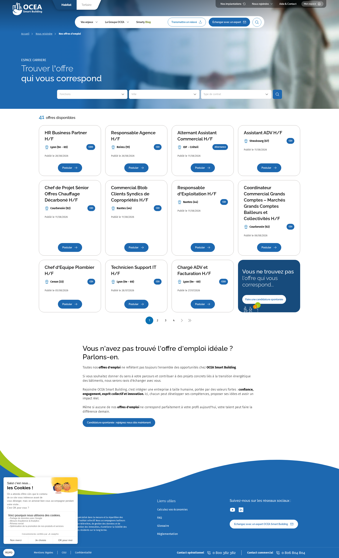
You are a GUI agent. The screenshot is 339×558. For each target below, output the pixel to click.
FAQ (159, 517)
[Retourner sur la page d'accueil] (27, 8)
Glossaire (163, 525)
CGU (64, 552)
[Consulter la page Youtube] (232, 510)
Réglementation (167, 534)
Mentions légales (43, 552)
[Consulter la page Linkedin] (241, 510)
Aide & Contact (287, 3)
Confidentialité (83, 552)
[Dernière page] (190, 320)
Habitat (66, 5)
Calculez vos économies (172, 509)
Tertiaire (86, 5)
